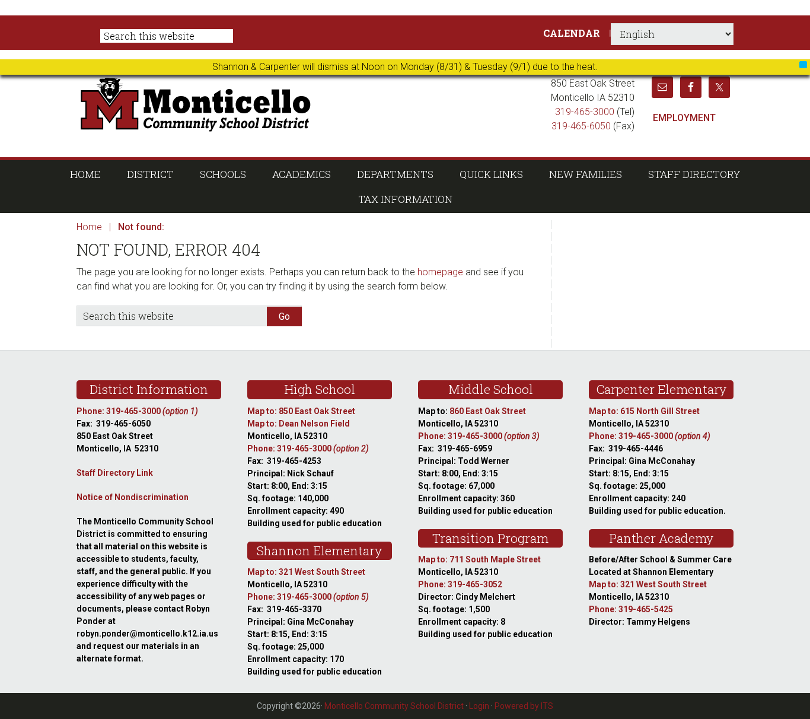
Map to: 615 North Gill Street (644, 411)
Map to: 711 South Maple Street (479, 559)
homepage (440, 272)
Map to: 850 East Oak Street (301, 411)
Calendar (571, 33)
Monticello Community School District (308, 103)
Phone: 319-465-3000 (137, 411)
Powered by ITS (524, 706)
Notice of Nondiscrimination (132, 497)
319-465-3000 (584, 111)
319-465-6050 (581, 126)
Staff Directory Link (114, 473)
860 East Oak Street (487, 411)
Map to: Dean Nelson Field (298, 423)
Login (479, 706)
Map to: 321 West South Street (306, 572)
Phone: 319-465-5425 (631, 609)
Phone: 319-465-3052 (460, 584)
